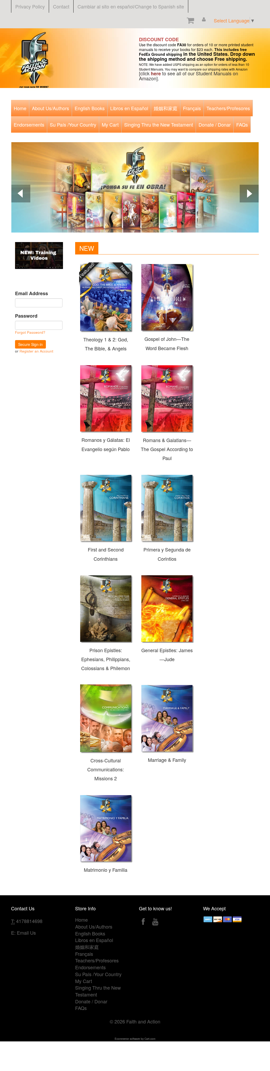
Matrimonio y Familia (105, 869)
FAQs (242, 124)
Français (192, 108)
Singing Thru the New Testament (158, 124)
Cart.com (149, 1039)
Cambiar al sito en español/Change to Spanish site (131, 6)
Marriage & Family (167, 759)
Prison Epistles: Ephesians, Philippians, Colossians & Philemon (105, 659)
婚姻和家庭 (165, 108)
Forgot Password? (30, 332)
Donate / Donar (215, 124)
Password (26, 316)
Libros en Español (129, 108)
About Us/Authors (50, 108)
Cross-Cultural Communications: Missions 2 (105, 769)
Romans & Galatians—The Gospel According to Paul (167, 449)
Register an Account (36, 351)
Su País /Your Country (73, 124)
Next (249, 194)
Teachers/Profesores (228, 108)
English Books (90, 108)
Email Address (31, 293)
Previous (20, 194)
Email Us (26, 932)
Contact (61, 6)
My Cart (110, 124)
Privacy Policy (30, 6)
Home (20, 108)
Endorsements (29, 124)
